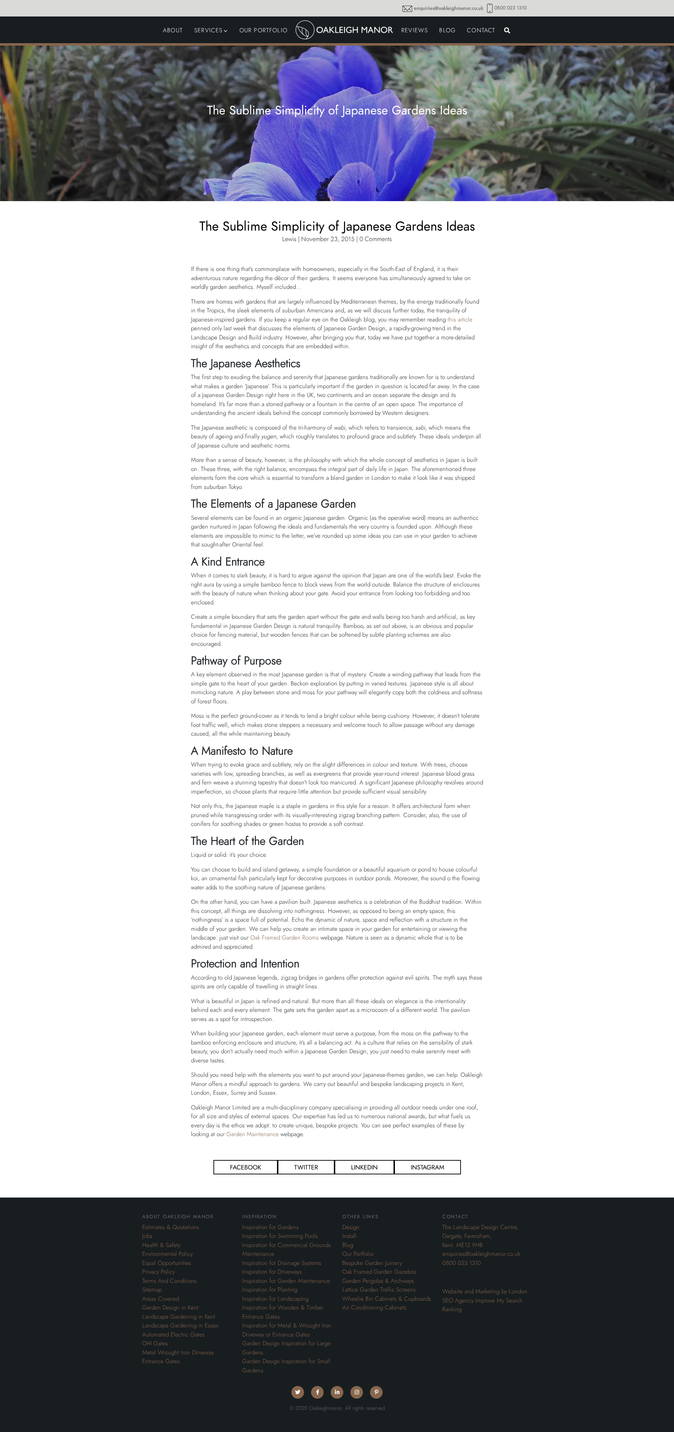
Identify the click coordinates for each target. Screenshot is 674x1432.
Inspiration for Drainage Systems (281, 1263)
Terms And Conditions (169, 1281)
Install (349, 1236)
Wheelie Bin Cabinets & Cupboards (386, 1298)
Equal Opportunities (166, 1263)
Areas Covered (160, 1298)
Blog (347, 1245)
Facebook (245, 1167)
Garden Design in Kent (170, 1307)
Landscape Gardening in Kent (178, 1316)
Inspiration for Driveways (272, 1271)
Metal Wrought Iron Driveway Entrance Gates (178, 1357)
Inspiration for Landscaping (275, 1298)
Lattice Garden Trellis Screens (379, 1289)
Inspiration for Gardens (270, 1227)
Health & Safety (161, 1245)
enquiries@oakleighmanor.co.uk (448, 8)
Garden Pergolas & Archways (378, 1281)
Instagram (427, 1167)
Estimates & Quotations (170, 1227)
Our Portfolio (358, 1253)
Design (350, 1227)
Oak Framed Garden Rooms (284, 937)
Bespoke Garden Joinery (372, 1263)
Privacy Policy (158, 1271)
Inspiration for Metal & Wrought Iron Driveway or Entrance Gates (286, 1330)
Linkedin (364, 1167)
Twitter (306, 1167)
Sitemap (152, 1289)
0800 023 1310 (510, 8)
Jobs (147, 1236)
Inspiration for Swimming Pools (280, 1236)
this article (460, 319)
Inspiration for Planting (269, 1289)
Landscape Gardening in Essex (180, 1325)
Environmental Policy (167, 1253)
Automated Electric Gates (173, 1334)
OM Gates (155, 1343)
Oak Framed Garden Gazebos (379, 1271)
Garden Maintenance (252, 1134)
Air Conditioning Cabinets (374, 1307)
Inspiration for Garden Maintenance (286, 1281)
